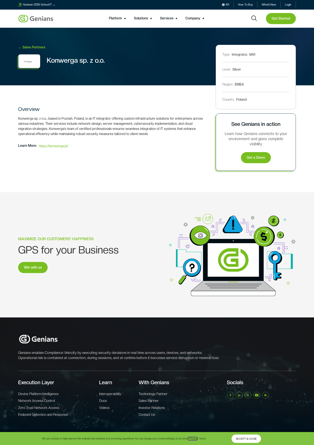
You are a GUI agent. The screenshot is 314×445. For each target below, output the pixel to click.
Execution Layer (36, 382)
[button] (118, 18)
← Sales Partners (31, 47)
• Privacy (192, 438)
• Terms (202, 438)
